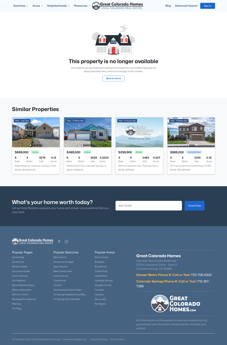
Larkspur (99, 294)
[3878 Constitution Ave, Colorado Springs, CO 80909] (139, 132)
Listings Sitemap (98, 339)
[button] (59, 241)
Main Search (59, 257)
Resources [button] (80, 5)
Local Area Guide (21, 271)
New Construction (62, 271)
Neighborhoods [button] (57, 5)
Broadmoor (101, 266)
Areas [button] (36, 5)
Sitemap (16, 303)
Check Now (194, 205)
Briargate (100, 262)
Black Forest (101, 257)
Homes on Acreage (63, 262)
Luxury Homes (60, 276)
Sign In (207, 5)
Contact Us (18, 262)
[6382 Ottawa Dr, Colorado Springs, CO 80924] (36, 132)
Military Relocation (21, 289)
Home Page (18, 257)
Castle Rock (101, 276)
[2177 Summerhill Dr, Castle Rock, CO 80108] (191, 132)
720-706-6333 (201, 275)
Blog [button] (168, 5)
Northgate (100, 303)
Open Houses (60, 266)
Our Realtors (18, 280)
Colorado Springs (104, 280)
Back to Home (113, 78)
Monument (100, 299)
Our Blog (16, 308)
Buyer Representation (23, 285)
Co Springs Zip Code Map (66, 299)
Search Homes (20, 276)
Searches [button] (19, 5)
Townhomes (59, 280)
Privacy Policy (117, 339)
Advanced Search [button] (186, 5)
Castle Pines (101, 271)
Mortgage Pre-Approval (24, 299)
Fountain (99, 289)
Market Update (19, 266)
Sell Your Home (20, 294)
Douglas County (103, 285)
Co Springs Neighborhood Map (69, 294)
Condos (57, 285)
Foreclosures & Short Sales (67, 289)
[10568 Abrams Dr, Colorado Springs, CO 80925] (87, 132)
